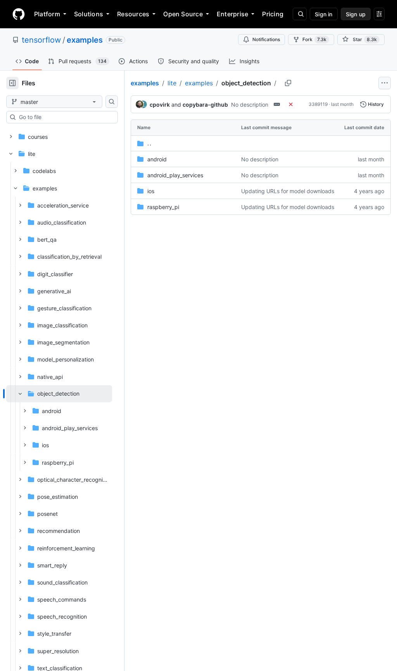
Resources (133, 14)
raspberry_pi (163, 207)
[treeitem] (59, 428)
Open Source (183, 14)
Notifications (266, 39)
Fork (314, 39)
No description (249, 104)
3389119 (318, 104)
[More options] (384, 83)
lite (171, 83)
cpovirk (160, 104)
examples (85, 40)
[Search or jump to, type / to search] (300, 14)
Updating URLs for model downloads (287, 191)
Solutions (88, 14)
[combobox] (65, 117)
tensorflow (41, 40)
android (157, 159)
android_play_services (175, 175)
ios (150, 191)
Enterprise (232, 14)
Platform (47, 14)
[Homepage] (18, 14)
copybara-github (205, 104)
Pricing (272, 14)
